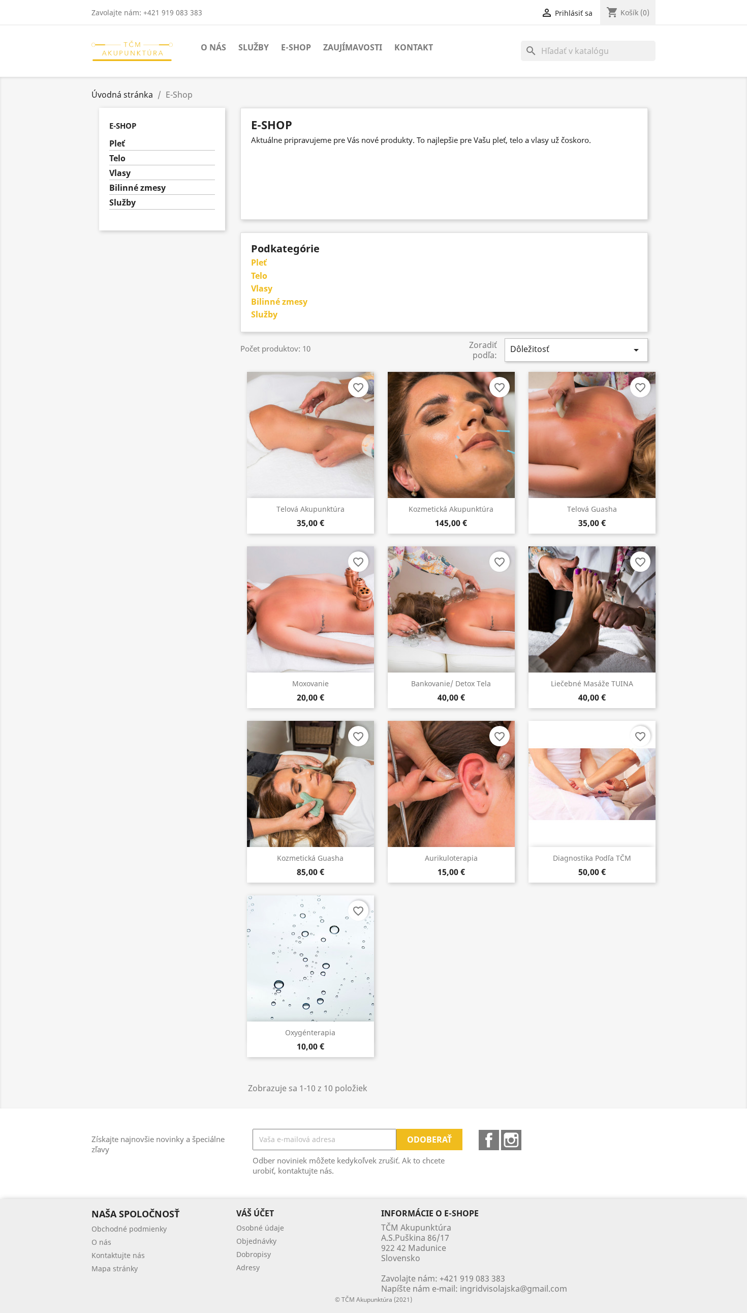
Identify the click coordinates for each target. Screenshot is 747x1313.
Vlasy (120, 173)
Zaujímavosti (352, 47)
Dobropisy (253, 1254)
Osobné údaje (260, 1228)
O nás (213, 47)
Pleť (117, 143)
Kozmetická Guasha (310, 858)
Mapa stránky (114, 1268)
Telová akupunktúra (310, 509)
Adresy (248, 1267)
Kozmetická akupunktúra (451, 509)
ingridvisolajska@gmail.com (513, 1288)
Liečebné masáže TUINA (592, 683)
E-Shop (296, 47)
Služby (253, 47)
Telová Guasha (592, 509)
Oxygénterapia (310, 1032)
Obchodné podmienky (129, 1229)
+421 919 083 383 (472, 1278)
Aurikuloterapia (451, 858)
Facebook (489, 1140)
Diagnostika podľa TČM (592, 858)
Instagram (511, 1140)
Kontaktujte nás (118, 1255)
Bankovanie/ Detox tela (451, 683)
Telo (117, 158)
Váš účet (255, 1213)
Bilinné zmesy (137, 188)
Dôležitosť (576, 349)
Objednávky (256, 1241)
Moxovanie (310, 683)
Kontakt (413, 47)
